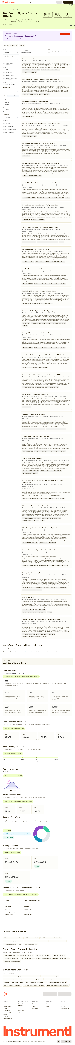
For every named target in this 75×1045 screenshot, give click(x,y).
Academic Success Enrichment (9, 64)
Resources (49, 2)
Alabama (7, 102)
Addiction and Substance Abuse (10, 68)
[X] (62, 1041)
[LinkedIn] (69, 1041)
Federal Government (9, 132)
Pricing (29, 2)
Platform (20, 2)
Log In (59, 2)
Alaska (6, 99)
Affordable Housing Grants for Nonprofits (11, 79)
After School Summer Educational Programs (10, 83)
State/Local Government (10, 129)
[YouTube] (66, 1041)
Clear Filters (11, 56)
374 (67, 51)
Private (6, 120)
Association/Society (9, 126)
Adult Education (8, 72)
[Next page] (70, 51)
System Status (41, 1041)
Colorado (7, 112)
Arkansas (7, 104)
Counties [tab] (10, 95)
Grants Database (38, 2)
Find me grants (66, 34)
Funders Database (49, 994)
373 (62, 51)
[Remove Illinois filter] (23, 45)
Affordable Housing (9, 75)
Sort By (5, 50)
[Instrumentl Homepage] (8, 2)
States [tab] (5, 95)
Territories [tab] (16, 95)
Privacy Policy (26, 1041)
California (7, 109)
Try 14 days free (68, 2)
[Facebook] (58, 1041)
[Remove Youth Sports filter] (16, 45)
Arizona (6, 107)
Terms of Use (34, 1041)
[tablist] (11, 96)
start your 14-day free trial (26, 651)
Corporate (7, 123)
